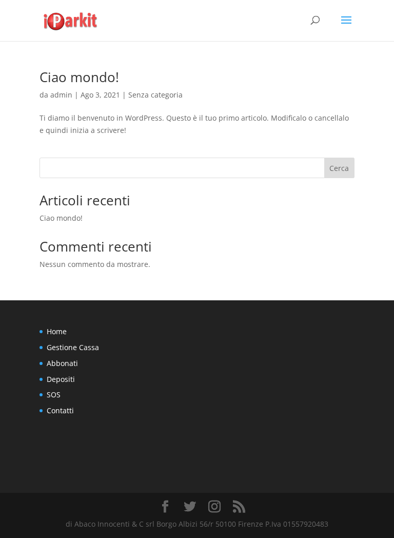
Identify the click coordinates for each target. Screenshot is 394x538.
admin (61, 95)
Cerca (339, 168)
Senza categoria (155, 95)
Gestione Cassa (73, 347)
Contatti (60, 410)
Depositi (61, 379)
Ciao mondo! (79, 77)
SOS (54, 394)
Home (57, 331)
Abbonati (62, 363)
